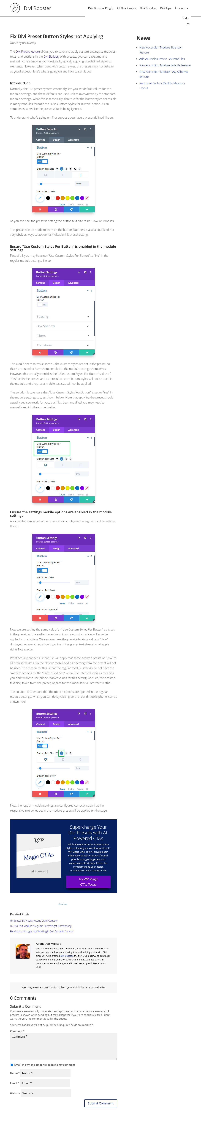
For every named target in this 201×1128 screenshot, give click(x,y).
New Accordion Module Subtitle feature (165, 65)
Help (185, 18)
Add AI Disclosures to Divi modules (162, 59)
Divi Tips (165, 8)
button (63, 904)
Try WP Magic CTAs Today (88, 882)
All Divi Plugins (126, 8)
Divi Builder (50, 56)
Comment (17, 1031)
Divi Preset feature (28, 51)
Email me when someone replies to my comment (44, 1065)
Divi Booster (37, 8)
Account (180, 8)
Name (15, 1073)
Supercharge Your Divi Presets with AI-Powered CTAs (88, 832)
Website (15, 1093)
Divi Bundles (148, 8)
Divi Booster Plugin (100, 8)
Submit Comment (101, 1103)
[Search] (188, 24)
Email (14, 1083)
